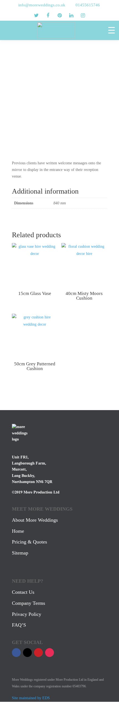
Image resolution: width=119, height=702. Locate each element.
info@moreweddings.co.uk (41, 5)
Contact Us (23, 592)
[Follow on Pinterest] (38, 652)
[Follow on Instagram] (49, 652)
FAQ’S (19, 625)
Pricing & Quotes (29, 542)
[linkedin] (71, 15)
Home (18, 531)
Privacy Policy (26, 614)
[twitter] (36, 15)
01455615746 (88, 5)
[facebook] (47, 15)
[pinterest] (59, 15)
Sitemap (20, 553)
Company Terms (28, 603)
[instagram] (82, 15)
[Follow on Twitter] (27, 652)
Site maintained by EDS (31, 698)
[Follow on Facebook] (16, 652)
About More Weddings (35, 520)
